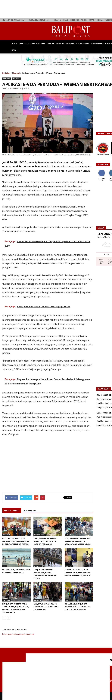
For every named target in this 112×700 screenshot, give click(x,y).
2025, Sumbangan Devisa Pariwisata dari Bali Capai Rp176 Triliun (46, 607)
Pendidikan (83, 43)
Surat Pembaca (95, 20)
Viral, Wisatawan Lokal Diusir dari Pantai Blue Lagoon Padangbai (45, 541)
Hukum (50, 43)
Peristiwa (30, 43)
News (14, 43)
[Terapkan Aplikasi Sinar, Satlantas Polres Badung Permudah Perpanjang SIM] (79, 557)
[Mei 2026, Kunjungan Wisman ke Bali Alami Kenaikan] (16, 557)
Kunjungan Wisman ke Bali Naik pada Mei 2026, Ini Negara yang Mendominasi (78, 541)
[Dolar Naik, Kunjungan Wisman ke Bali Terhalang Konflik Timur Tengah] (79, 592)
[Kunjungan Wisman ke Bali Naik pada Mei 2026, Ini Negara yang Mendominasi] (79, 526)
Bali (21, 43)
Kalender (74, 20)
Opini (14, 50)
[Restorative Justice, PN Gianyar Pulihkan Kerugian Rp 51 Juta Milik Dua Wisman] (16, 526)
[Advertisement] (47, 465)
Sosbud (60, 43)
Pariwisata (96, 43)
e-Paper (57, 20)
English (108, 20)
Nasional (16, 73)
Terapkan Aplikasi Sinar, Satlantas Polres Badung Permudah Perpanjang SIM (78, 572)
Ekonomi (70, 43)
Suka (101, 171)
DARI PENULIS (29, 510)
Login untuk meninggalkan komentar (18, 634)
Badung (68, 566)
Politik (41, 43)
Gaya (107, 43)
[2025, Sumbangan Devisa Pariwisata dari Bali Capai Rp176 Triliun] (47, 592)
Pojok (83, 20)
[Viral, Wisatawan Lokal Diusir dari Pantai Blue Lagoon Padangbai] (47, 526)
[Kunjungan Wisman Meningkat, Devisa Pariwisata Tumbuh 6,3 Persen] (47, 557)
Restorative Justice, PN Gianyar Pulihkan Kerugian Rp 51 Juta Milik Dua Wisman (15, 541)
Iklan (65, 20)
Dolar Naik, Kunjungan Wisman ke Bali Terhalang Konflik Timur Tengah (77, 607)
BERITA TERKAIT (12, 510)
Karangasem (39, 535)
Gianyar (6, 535)
